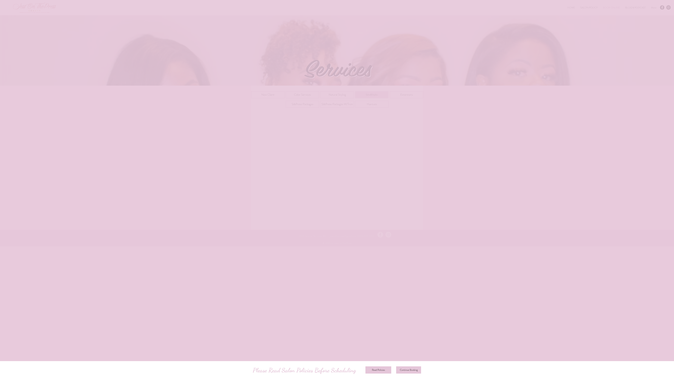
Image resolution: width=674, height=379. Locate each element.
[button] (408, 370)
